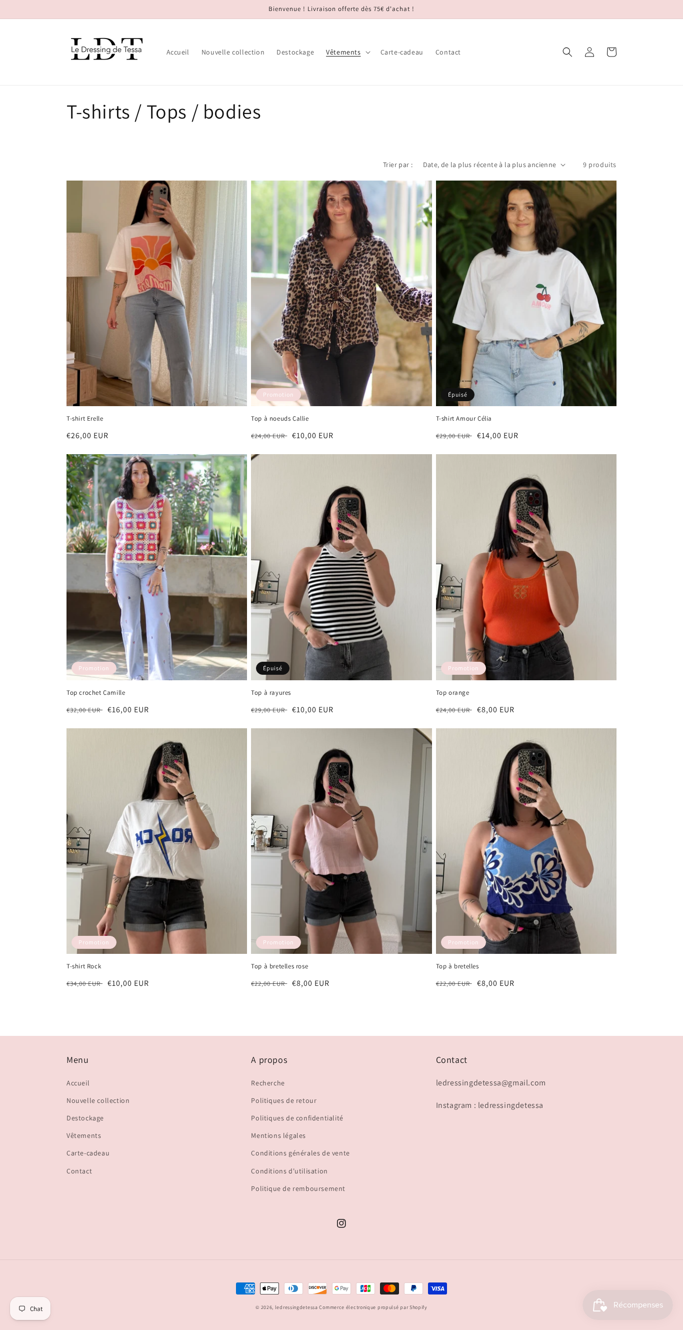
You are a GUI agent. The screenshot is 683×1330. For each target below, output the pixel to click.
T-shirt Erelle (84, 419)
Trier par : (397, 164)
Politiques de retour (283, 1100)
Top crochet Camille (95, 693)
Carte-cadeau (88, 1152)
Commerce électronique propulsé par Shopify (373, 1307)
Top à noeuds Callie (279, 419)
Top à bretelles (457, 966)
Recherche (267, 1082)
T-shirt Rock (83, 966)
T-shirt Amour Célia (464, 419)
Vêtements (83, 1135)
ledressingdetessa (296, 1307)
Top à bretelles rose (279, 966)
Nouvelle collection (98, 1100)
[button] (347, 52)
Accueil (78, 1082)
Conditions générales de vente (300, 1152)
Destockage (85, 1117)
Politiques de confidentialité (297, 1117)
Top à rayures (271, 693)
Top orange (453, 693)
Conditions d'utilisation (289, 1170)
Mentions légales (278, 1135)
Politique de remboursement (298, 1188)
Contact (79, 1170)
